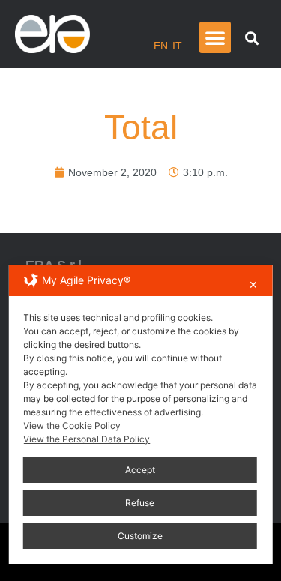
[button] (215, 37)
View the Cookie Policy (72, 425)
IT (177, 46)
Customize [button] (140, 535)
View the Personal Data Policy (86, 439)
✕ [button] (253, 284)
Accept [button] (140, 469)
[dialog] (140, 414)
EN (161, 46)
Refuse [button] (139, 502)
